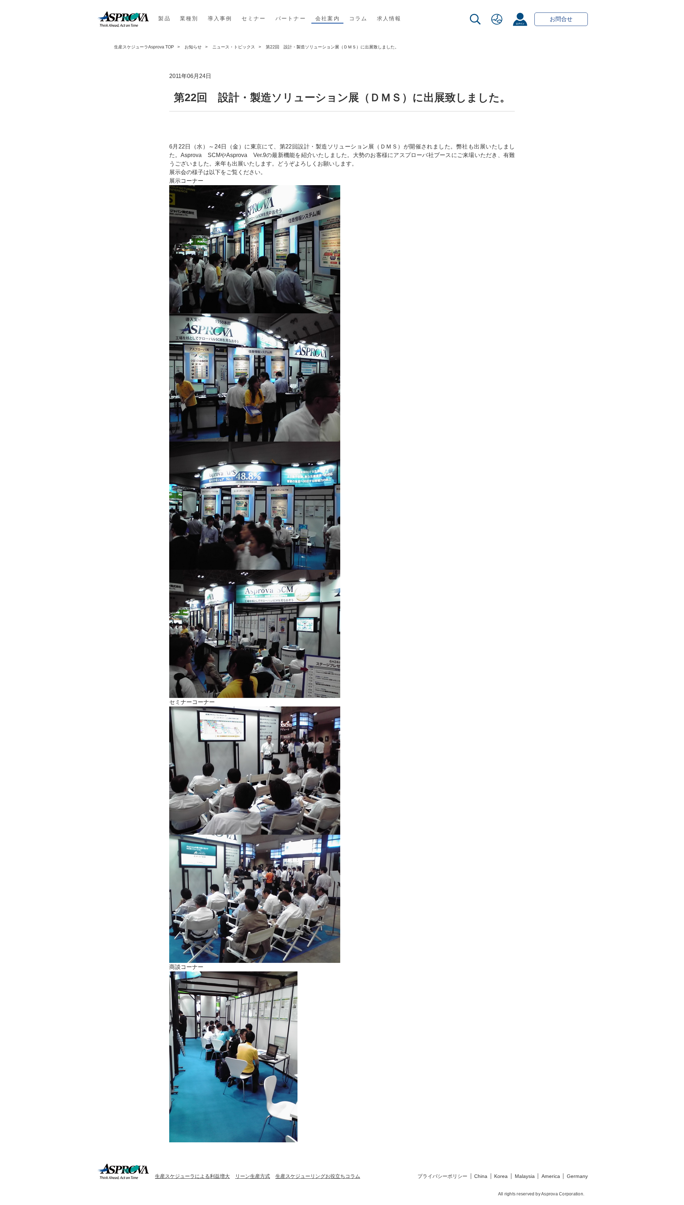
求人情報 (389, 18)
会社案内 (327, 18)
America (551, 1176)
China (480, 1176)
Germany (577, 1176)
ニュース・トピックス (233, 47)
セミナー (254, 18)
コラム (358, 18)
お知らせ (193, 47)
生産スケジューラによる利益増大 (192, 1176)
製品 (164, 18)
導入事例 (220, 18)
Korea (501, 1176)
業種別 (189, 18)
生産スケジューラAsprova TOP (144, 47)
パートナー (290, 18)
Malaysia (525, 1176)
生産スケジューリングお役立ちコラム (317, 1176)
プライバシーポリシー (442, 1176)
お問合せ (561, 19)
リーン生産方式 (252, 1176)
